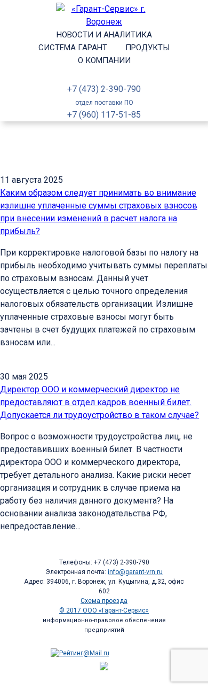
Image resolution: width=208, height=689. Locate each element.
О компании (104, 60)
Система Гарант (72, 47)
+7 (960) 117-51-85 (104, 115)
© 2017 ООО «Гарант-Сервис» (104, 610)
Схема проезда (104, 601)
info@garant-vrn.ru (135, 572)
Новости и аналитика (104, 35)
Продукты (147, 47)
